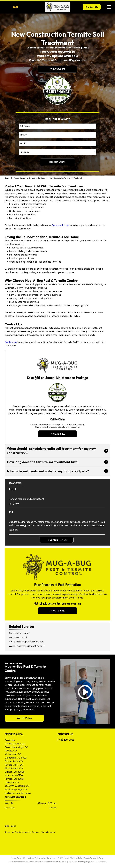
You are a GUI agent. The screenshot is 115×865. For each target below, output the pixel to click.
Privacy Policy (16, 858)
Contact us (11, 342)
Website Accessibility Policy (94, 858)
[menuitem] (8, 832)
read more (98, 525)
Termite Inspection (19, 633)
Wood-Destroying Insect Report (26, 646)
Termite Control (18, 637)
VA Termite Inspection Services (26, 641)
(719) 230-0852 (66, 739)
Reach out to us (60, 225)
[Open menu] (109, 7)
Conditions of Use (53, 858)
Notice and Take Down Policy (72, 858)
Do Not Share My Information (35, 858)
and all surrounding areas (18, 793)
